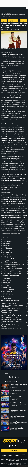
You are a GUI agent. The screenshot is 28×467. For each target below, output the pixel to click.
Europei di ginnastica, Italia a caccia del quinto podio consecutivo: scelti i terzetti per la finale (18, 404)
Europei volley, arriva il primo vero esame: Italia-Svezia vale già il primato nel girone (18, 416)
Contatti (4, 455)
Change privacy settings (22, 465)
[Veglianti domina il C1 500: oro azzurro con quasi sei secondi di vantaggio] (5, 398)
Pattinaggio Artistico (11, 21)
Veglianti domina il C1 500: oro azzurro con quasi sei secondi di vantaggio (17, 398)
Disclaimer (10, 455)
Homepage (17, 455)
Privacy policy (23, 455)
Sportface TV (14, 450)
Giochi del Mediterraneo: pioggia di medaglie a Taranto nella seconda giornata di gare (18, 392)
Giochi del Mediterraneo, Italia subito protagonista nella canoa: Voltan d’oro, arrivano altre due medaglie (18, 410)
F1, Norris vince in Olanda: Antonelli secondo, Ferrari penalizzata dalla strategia (18, 386)
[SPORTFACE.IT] (14, 441)
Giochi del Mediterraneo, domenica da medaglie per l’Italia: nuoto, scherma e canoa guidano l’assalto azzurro (18, 429)
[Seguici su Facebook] (10, 377)
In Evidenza (4, 21)
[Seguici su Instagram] (12, 377)
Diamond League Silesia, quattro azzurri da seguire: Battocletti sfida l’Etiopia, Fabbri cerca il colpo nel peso (18, 422)
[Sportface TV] (14, 352)
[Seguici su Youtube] (15, 377)
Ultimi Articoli (22, 21)
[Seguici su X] (18, 377)
